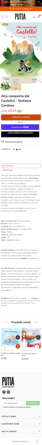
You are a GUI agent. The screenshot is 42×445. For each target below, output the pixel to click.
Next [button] (38, 49)
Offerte (3, 303)
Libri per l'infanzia (34, 301)
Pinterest (20, 150)
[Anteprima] (18, 337)
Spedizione (8, 170)
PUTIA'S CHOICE (24, 303)
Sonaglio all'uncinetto (31, 354)
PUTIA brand (12, 303)
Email (17, 150)
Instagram (8, 392)
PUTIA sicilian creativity (18, 298)
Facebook (13, 150)
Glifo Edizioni (6, 351)
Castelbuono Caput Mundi (17, 301)
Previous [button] (4, 49)
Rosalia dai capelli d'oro (8, 355)
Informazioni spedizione (14, 142)
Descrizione (8, 166)
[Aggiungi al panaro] (18, 347)
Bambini (4, 301)
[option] (21, 49)
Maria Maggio (27, 351)
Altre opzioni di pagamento (20, 133)
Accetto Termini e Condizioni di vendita (17, 407)
